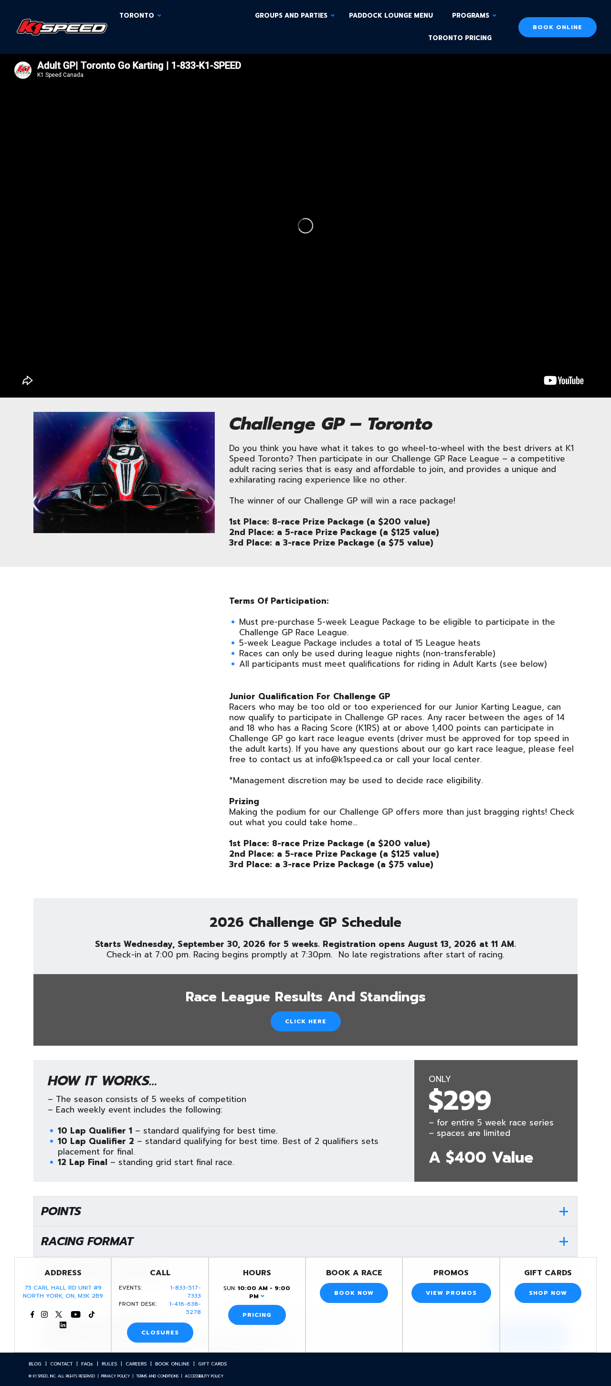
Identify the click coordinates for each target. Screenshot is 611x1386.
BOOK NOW (354, 1293)
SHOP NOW (548, 1293)
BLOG (35, 1363)
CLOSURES (160, 1332)
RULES (109, 1363)
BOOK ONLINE (557, 27)
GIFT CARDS (212, 1363)
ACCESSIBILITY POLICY (204, 1376)
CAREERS (136, 1363)
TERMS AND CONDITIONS (157, 1376)
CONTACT (61, 1363)
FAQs (87, 1363)
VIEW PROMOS (451, 1293)
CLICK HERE (306, 1021)
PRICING (257, 1315)
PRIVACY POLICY (115, 1376)
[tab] (305, 1211)
